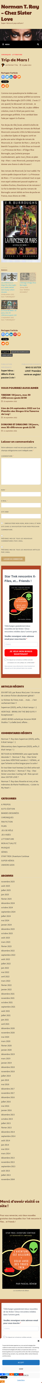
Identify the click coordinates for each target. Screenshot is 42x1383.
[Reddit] (3, 86)
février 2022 (6, 985)
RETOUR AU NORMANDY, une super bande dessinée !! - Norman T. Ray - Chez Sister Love (19, 756)
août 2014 (5, 1140)
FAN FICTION (7, 821)
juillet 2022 (6, 963)
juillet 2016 (6, 1101)
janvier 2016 (6, 1110)
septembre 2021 (8, 1006)
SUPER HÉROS (7, 860)
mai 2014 (5, 1149)
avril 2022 (5, 976)
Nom (3, 490)
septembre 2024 (8, 911)
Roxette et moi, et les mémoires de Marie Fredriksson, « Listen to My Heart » (20, 784)
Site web (5, 512)
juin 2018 (5, 1080)
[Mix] (19, 77)
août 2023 (5, 937)
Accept (21, 1362)
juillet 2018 (6, 1075)
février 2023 (6, 946)
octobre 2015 (7, 1119)
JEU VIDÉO (6, 834)
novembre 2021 (8, 998)
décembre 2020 (8, 1028)
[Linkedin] (11, 77)
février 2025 (6, 898)
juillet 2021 (6, 1015)
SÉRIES (4, 852)
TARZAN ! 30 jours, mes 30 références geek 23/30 (15, 396)
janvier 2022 (6, 989)
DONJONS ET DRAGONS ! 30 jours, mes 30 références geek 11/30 (20, 426)
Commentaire (7, 456)
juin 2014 (5, 1144)
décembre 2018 (8, 1067)
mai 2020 (5, 1037)
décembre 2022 (8, 950)
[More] (7, 86)
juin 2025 (5, 894)
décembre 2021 (8, 993)
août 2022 (5, 959)
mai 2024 (5, 920)
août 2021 (5, 1011)
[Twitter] (7, 77)
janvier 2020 (6, 1050)
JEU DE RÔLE (7, 830)
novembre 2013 (8, 1162)
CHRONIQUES (6, 55)
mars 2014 (5, 1153)
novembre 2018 (8, 1071)
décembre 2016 (8, 1097)
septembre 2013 (8, 1166)
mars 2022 (5, 980)
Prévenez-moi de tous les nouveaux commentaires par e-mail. (16, 539)
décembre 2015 (8, 1114)
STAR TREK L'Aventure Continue (15, 856)
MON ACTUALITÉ (8, 843)
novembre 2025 (8, 881)
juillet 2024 (6, 916)
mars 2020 (5, 1041)
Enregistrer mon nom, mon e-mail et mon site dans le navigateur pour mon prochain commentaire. (21, 526)
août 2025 (5, 886)
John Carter (7, 355)
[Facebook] (3, 77)
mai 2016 (5, 1106)
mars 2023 (5, 942)
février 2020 (6, 1045)
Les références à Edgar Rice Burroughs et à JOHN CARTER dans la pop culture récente (8, 287)
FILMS (4, 826)
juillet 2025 (6, 890)
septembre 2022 (8, 955)
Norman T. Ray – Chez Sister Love (20, 12)
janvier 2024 (6, 924)
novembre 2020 (8, 1032)
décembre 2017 (8, 1088)
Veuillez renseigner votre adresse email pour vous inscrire (19, 637)
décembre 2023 (8, 929)
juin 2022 (5, 968)
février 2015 (6, 1127)
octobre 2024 (7, 907)
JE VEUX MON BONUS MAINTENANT (21, 652)
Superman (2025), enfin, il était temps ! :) (19, 707)
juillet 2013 (6, 1175)
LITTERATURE (17, 55)
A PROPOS (5, 804)
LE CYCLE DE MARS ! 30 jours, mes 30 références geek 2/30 (8, 312)
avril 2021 (5, 1024)
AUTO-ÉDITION (8, 808)
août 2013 (5, 1170)
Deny (21, 1369)
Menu (7, 44)
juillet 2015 (6, 1123)
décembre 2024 (8, 903)
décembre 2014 (8, 1131)
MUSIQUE (5, 847)
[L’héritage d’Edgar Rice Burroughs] (28, 277)
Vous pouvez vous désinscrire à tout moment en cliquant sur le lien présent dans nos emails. (20, 667)
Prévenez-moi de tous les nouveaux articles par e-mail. (20, 551)
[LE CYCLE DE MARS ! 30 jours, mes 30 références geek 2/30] (9, 304)
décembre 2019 (8, 1054)
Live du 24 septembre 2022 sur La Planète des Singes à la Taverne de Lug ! (20, 411)
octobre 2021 (7, 1002)
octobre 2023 (7, 933)
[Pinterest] (15, 77)
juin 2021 (5, 1019)
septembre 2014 (8, 1136)
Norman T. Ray (13, 65)
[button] (38, 1341)
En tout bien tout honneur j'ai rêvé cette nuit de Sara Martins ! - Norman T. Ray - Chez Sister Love (20, 770)
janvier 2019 (6, 1062)
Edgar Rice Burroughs (20, 352)
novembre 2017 (8, 1093)
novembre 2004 (8, 1179)
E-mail (4, 501)
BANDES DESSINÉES (10, 813)
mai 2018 (5, 1084)
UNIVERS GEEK (7, 865)
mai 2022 (5, 972)
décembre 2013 (8, 1157)
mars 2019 (5, 1058)
